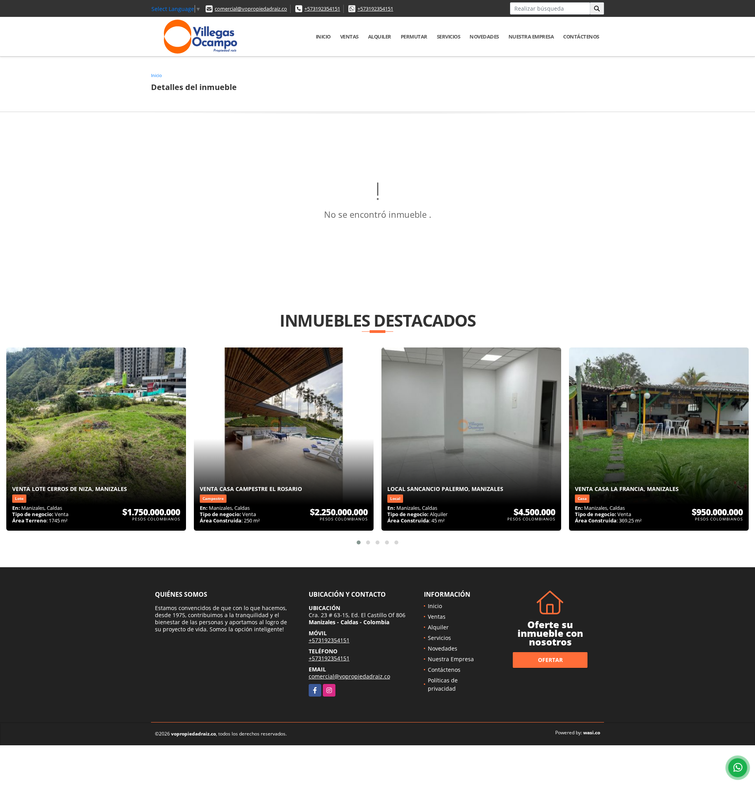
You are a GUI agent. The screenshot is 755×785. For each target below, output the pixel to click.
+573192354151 (322, 8)
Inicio (323, 36)
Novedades (484, 36)
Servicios (448, 36)
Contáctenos (581, 36)
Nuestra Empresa (531, 36)
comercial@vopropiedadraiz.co (251, 8)
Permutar (414, 36)
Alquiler (379, 36)
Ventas (349, 36)
